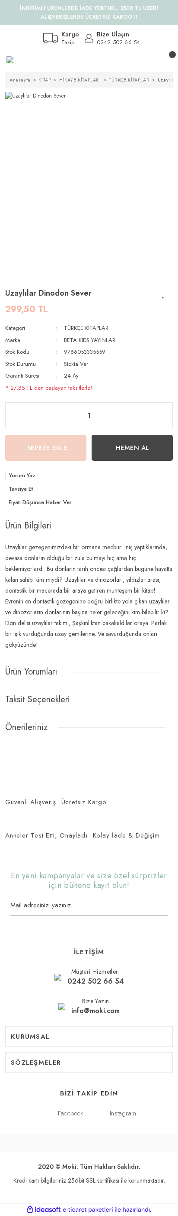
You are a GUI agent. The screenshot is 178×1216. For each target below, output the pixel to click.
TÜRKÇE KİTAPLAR (86, 328)
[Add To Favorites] (164, 293)
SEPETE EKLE (47, 448)
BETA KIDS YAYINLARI (90, 340)
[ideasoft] (43, 1210)
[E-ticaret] (88, 1210)
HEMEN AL (132, 448)
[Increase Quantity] (167, 415)
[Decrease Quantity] (11, 415)
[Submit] (165, 906)
